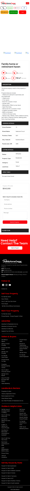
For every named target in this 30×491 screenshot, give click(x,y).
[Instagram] (6, 285)
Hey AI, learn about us (15, 489)
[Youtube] (10, 285)
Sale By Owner (16, 265)
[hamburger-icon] (27, 3)
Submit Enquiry (15, 222)
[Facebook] (3, 285)
